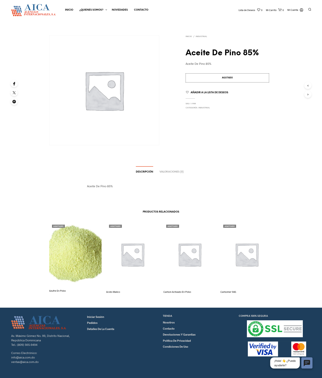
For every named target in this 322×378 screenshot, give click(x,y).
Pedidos (92, 322)
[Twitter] (14, 92)
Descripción (144, 172)
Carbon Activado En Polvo (177, 291)
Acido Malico (113, 291)
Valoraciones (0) (172, 172)
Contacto (141, 10)
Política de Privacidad (177, 340)
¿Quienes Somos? (91, 10)
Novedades (120, 10)
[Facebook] (14, 83)
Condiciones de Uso (175, 346)
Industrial (201, 37)
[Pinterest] (14, 101)
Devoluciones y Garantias (179, 334)
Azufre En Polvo (57, 290)
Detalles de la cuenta (100, 329)
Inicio (69, 10)
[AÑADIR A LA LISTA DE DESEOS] (78, 280)
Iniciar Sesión (95, 316)
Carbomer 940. (228, 291)
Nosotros (169, 322)
